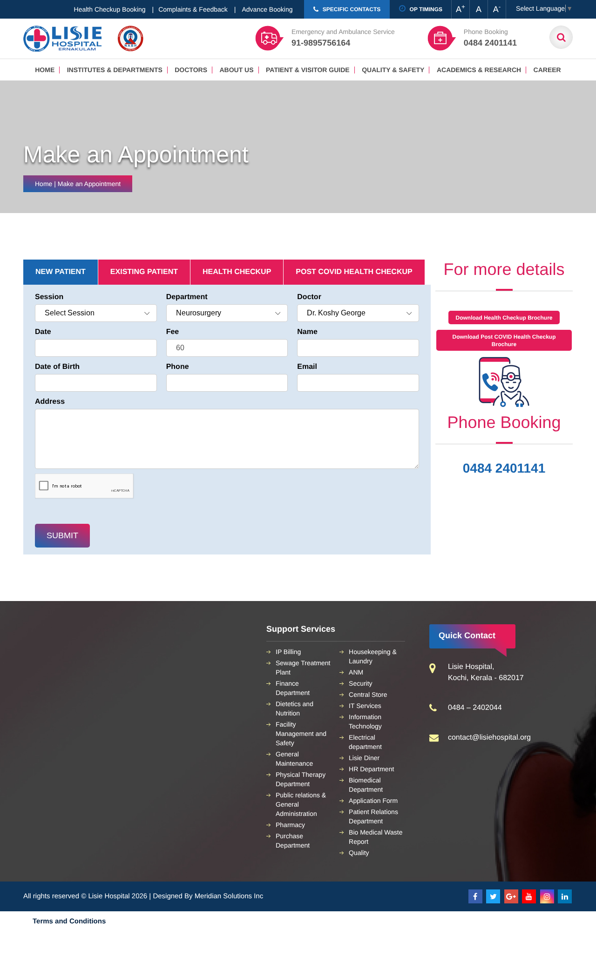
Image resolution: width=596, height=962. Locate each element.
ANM (356, 672)
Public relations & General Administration (301, 804)
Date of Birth (57, 367)
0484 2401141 (504, 468)
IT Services (365, 705)
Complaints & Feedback (193, 9)
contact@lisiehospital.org (489, 738)
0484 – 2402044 (475, 708)
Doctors (191, 69)
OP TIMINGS (425, 9)
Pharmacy (290, 824)
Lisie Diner (364, 758)
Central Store (368, 694)
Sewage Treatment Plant (303, 667)
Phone (177, 367)
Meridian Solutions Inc (229, 896)
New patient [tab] (60, 272)
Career (547, 69)
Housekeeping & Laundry (373, 656)
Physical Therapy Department (300, 779)
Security (360, 683)
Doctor (309, 297)
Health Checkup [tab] (237, 272)
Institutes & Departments (115, 69)
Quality (359, 852)
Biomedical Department (366, 784)
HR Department (371, 769)
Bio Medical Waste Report (375, 836)
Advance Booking (267, 9)
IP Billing (288, 651)
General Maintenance (294, 758)
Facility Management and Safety (301, 734)
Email (307, 367)
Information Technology (365, 721)
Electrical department (365, 742)
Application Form (373, 800)
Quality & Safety (393, 69)
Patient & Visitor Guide (308, 69)
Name (307, 332)
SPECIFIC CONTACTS (350, 9)
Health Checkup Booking (110, 9)
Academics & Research (479, 69)
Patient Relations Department (373, 816)
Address (50, 402)
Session (49, 297)
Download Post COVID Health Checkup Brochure (503, 340)
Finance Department (293, 688)
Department (187, 297)
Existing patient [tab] (144, 272)
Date (43, 332)
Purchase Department (293, 840)
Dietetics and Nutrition (294, 708)
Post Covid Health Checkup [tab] (354, 272)
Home (44, 69)
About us (236, 69)
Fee (172, 332)
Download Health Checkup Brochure (503, 317)
